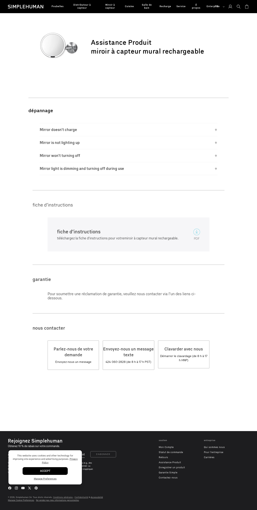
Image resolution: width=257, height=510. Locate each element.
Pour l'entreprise (213, 452)
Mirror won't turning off (60, 155)
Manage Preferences (45, 478)
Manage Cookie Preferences (21, 500)
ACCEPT (45, 471)
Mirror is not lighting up (60, 142)
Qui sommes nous (214, 447)
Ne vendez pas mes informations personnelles (57, 500)
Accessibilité (97, 497)
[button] (57, 6)
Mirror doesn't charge (58, 129)
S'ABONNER (103, 454)
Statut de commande (171, 452)
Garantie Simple (168, 472)
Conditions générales (63, 497)
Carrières (209, 457)
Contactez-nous (168, 477)
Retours (163, 457)
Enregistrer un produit (172, 467)
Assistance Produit (170, 462)
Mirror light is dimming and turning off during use (82, 168)
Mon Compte (166, 447)
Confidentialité (81, 497)
